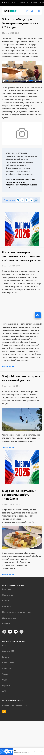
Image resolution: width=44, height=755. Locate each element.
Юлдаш (34, 3)
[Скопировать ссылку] (36, 200)
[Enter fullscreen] (42, 751)
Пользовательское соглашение (17, 612)
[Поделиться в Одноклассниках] (27, 200)
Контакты (6, 606)
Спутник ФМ (23, 3)
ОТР (4, 691)
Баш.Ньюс (7, 589)
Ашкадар (6, 668)
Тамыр (5, 674)
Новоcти (5, 3)
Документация (9, 618)
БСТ (13, 3)
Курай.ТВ (6, 685)
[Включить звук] (38, 315)
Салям (5, 680)
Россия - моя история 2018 (14, 705)
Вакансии (6, 601)
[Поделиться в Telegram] (31, 200)
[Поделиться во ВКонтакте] (22, 200)
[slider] (13, 81)
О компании (7, 595)
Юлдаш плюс (8, 662)
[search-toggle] (32, 11)
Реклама (6, 623)
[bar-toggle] (38, 11)
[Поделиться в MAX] (18, 200)
